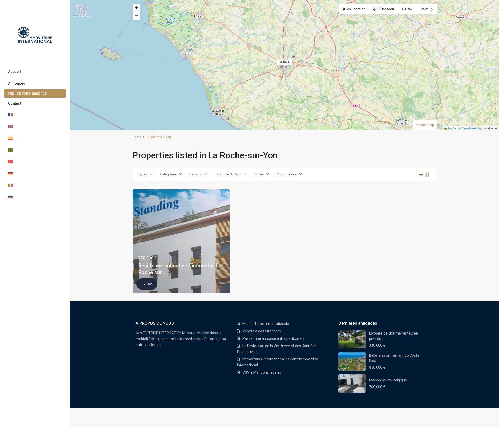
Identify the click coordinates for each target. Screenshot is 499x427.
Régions (195, 174)
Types (142, 174)
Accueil (14, 72)
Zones (259, 174)
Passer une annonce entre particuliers (273, 338)
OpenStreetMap (472, 128)
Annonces (16, 83)
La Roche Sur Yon (228, 174)
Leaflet (452, 128)
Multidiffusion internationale (265, 324)
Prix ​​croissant (287, 174)
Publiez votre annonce (27, 93)
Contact (14, 103)
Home (137, 137)
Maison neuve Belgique (388, 380)
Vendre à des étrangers (261, 331)
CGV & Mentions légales (261, 372)
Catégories (168, 174)
